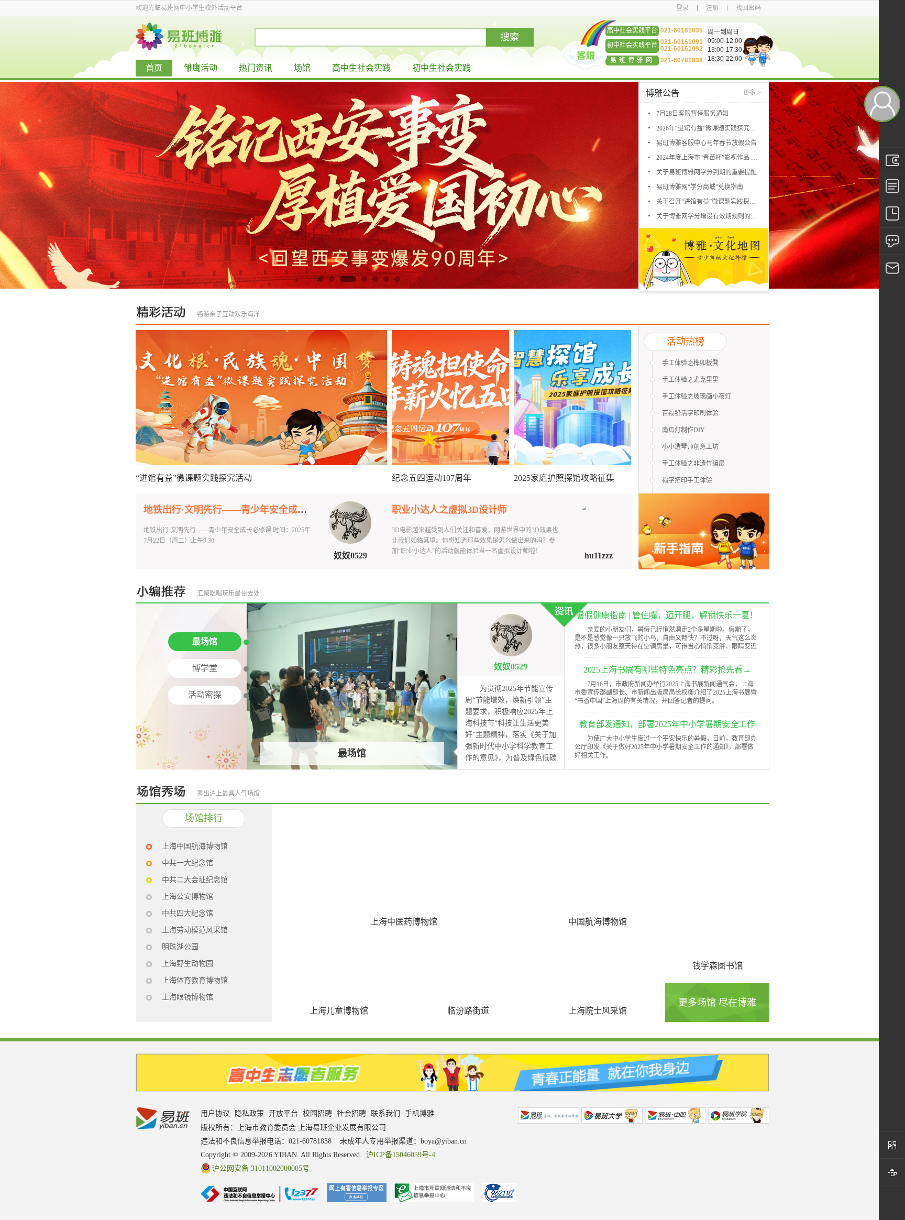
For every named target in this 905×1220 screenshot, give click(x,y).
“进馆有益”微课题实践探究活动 (194, 478)
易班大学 (612, 1115)
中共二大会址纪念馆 (195, 880)
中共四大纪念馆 (187, 913)
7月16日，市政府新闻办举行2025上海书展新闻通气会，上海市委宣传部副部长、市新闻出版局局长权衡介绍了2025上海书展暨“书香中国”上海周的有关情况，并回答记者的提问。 (666, 692)
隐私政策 (249, 1113)
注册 (712, 8)
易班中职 (675, 1115)
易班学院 (738, 1115)
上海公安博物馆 (187, 896)
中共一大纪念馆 (187, 863)
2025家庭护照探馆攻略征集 (564, 478)
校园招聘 (317, 1113)
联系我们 (385, 1113)
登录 (682, 8)
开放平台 (283, 1113)
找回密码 (748, 8)
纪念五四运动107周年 (431, 478)
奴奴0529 (350, 555)
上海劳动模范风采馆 (195, 930)
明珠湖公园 (180, 947)
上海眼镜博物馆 (187, 997)
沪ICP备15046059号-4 (400, 1155)
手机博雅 (419, 1113)
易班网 (548, 1115)
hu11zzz (598, 555)
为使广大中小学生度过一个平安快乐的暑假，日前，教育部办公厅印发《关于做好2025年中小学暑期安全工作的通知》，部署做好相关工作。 (666, 747)
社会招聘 (351, 1113)
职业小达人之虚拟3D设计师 (449, 509)
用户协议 (215, 1113)
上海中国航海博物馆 (195, 846)
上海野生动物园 (187, 964)
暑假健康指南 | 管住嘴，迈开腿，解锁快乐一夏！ (667, 615)
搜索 (509, 37)
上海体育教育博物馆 (195, 980)
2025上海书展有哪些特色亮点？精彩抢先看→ (667, 669)
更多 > (752, 92)
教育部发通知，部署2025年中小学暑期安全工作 (667, 724)
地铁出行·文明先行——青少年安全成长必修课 (239, 509)
